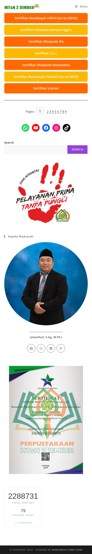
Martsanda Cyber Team (67, 549)
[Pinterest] (60, 348)
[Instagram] (41, 348)
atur (46, 53)
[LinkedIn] (51, 348)
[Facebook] (31, 348)
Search (9, 142)
